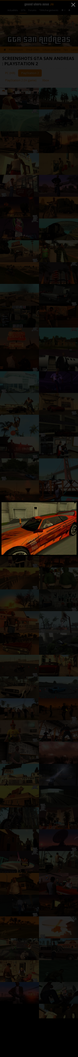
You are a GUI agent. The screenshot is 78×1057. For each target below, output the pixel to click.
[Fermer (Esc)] (73, 4)
